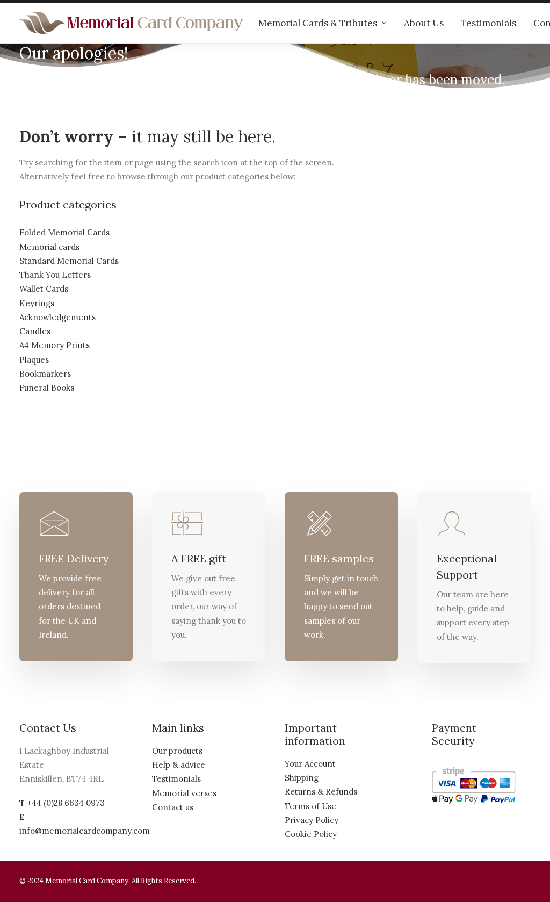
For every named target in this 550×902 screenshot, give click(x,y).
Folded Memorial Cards (64, 232)
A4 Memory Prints (54, 345)
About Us (424, 23)
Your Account (310, 764)
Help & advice (178, 765)
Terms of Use (310, 806)
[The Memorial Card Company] (131, 23)
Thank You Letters (55, 275)
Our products (177, 751)
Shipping (302, 778)
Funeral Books (46, 388)
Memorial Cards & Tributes (317, 23)
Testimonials (488, 23)
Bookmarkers (45, 374)
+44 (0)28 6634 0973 (66, 803)
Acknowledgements (57, 317)
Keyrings (36, 303)
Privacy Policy (311, 820)
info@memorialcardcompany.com (84, 831)
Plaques (34, 360)
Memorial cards (49, 247)
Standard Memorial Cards (69, 261)
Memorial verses (184, 793)
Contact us (172, 807)
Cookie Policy (311, 834)
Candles (34, 331)
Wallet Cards (43, 289)
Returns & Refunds (321, 791)
